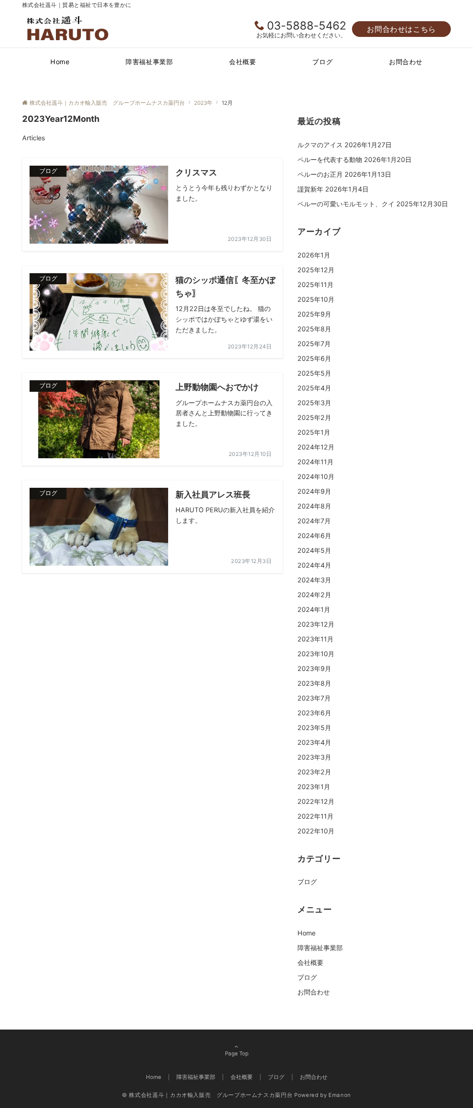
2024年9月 (314, 491)
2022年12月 (315, 801)
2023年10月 (315, 654)
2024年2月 (314, 595)
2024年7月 (314, 521)
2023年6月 (314, 713)
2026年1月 (313, 255)
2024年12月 (315, 447)
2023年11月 (315, 639)
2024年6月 (314, 535)
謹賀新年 (310, 189)
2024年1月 (313, 609)
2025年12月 (315, 270)
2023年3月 (314, 757)
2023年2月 (314, 772)
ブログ (307, 882)
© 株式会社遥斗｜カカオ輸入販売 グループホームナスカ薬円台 (207, 1095)
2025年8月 (314, 329)
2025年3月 (314, 403)
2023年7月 (314, 698)
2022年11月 (315, 816)
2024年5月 (314, 550)
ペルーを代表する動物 (329, 159)
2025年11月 (315, 284)
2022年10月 (315, 831)
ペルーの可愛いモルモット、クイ (345, 204)
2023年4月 (314, 742)
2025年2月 (314, 417)
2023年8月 (314, 683)
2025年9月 (314, 314)
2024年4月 (314, 565)
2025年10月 (315, 299)
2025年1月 (313, 432)
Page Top (237, 1053)
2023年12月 (315, 624)
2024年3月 (314, 580)
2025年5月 (314, 373)
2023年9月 (314, 668)
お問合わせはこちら (401, 29)
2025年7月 (314, 343)
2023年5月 (314, 727)
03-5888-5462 (306, 25)
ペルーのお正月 (320, 174)
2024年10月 (315, 476)
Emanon (339, 1095)
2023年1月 (313, 787)
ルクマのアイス (320, 145)
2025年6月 (314, 358)
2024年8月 (314, 506)
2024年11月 (315, 462)
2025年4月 (314, 388)
